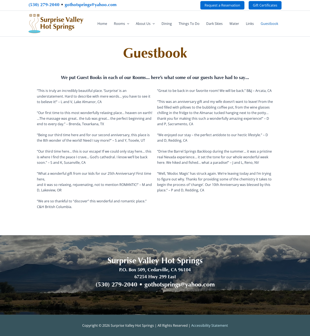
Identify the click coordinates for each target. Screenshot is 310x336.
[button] (222, 5)
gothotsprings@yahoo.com (91, 5)
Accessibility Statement (209, 325)
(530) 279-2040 (43, 5)
